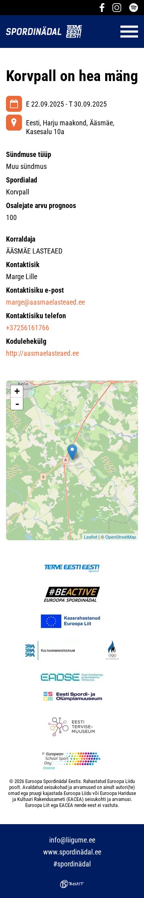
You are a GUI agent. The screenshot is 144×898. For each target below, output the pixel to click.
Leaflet (90, 536)
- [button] (17, 403)
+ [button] (17, 391)
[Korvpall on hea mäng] (72, 452)
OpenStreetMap (120, 536)
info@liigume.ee (72, 840)
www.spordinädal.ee (72, 852)
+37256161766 (27, 327)
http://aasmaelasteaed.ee (42, 353)
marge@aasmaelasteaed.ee (45, 302)
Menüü (114, 32)
